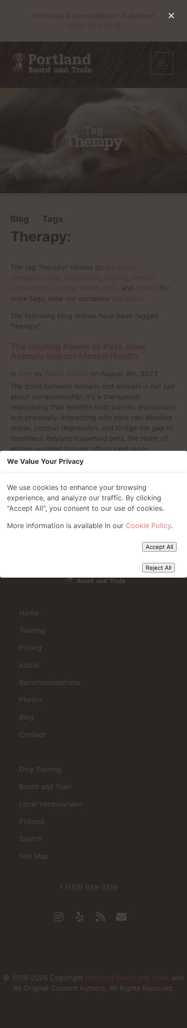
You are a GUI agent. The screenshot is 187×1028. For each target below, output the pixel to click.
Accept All (159, 546)
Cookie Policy (148, 525)
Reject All (158, 567)
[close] (171, 16)
